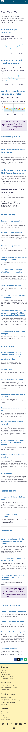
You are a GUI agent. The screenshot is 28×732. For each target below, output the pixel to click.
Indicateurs (6, 530)
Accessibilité (4, 672)
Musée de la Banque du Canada (9, 686)
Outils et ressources (10, 605)
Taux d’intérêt (7, 346)
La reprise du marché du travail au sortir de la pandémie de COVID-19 (15, 589)
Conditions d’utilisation (7, 697)
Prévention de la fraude (7, 678)
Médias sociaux (5, 717)
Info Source (4, 704)
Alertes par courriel (6, 714)
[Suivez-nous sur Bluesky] (16, 725)
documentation (10, 129)
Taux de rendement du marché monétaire (12, 61)
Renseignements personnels (8, 699)
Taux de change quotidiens (9, 31)
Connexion (5, 689)
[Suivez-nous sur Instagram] (12, 725)
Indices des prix (8, 491)
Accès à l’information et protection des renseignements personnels (11, 701)
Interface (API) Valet (6, 719)
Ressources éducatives (7, 676)
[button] (15, 659)
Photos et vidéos (5, 674)
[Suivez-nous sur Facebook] (7, 725)
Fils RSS (3, 715)
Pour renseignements (6, 712)
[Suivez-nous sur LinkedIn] (20, 725)
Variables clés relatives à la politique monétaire (13, 92)
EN (21, 2)
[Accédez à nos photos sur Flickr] (25, 725)
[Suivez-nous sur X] (3, 725)
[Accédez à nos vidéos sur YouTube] (14, 729)
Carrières (3, 670)
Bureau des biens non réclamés (9, 687)
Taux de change (9, 214)
